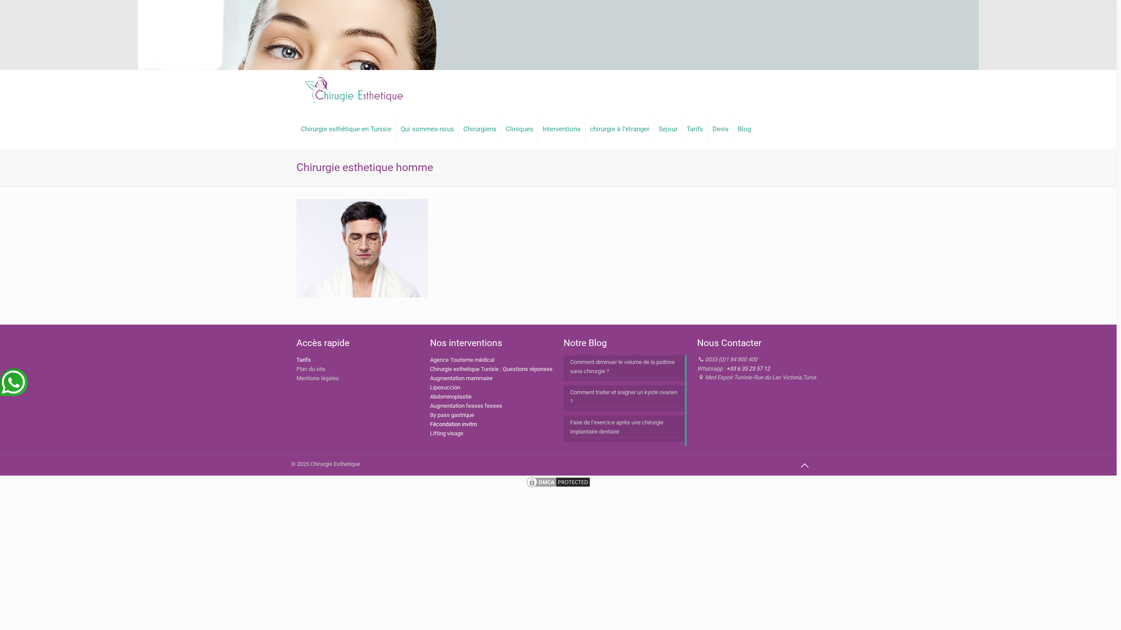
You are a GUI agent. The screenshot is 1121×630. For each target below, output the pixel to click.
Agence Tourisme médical (462, 360)
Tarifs (303, 360)
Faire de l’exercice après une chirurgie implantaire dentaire (616, 427)
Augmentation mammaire (461, 378)
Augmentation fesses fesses (466, 405)
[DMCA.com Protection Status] (558, 486)
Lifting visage (446, 433)
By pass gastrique (452, 415)
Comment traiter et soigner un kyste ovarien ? (623, 397)
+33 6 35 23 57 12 (748, 368)
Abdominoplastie (451, 396)
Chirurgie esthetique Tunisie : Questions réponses (491, 369)
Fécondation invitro (453, 424)
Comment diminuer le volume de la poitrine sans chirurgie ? (622, 366)
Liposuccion (445, 387)
